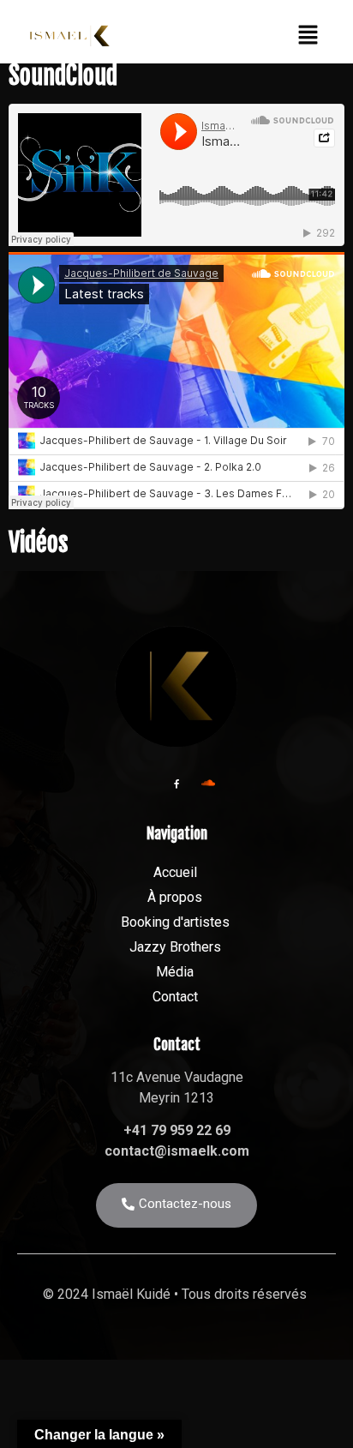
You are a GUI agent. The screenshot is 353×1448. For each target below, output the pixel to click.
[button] (307, 36)
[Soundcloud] (208, 782)
